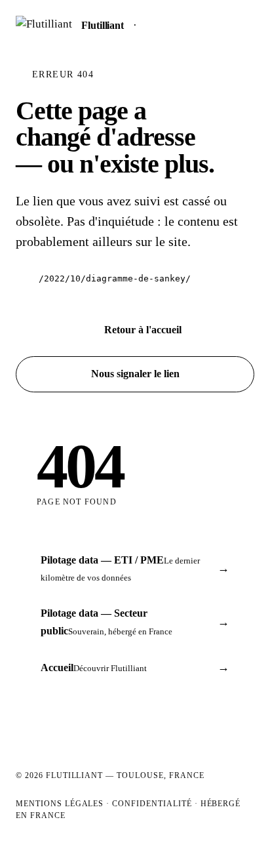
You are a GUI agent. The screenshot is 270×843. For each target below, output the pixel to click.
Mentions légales (60, 803)
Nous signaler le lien (135, 373)
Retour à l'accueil (143, 329)
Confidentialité (151, 803)
